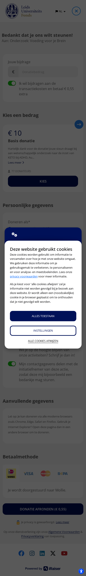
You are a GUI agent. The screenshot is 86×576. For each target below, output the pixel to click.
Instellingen (43, 330)
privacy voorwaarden (24, 276)
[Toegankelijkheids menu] (81, 571)
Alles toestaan (43, 316)
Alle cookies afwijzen (43, 341)
